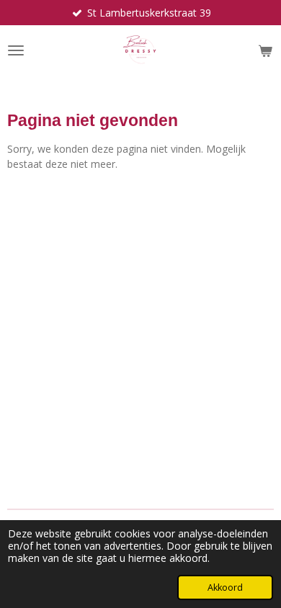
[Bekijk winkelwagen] (265, 50)
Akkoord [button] (225, 587)
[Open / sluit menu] (16, 50)
